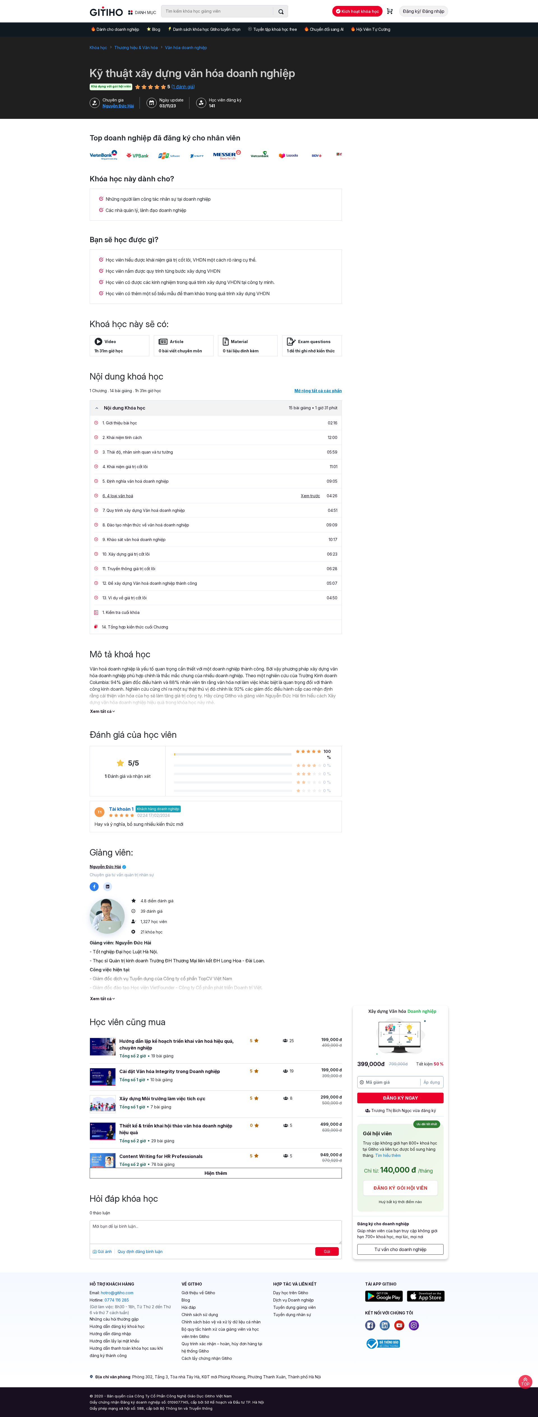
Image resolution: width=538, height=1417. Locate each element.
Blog (156, 29)
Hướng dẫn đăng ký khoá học (117, 1326)
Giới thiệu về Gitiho (198, 1292)
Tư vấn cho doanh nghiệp (400, 1249)
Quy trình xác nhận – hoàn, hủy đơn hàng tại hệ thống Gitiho (222, 1347)
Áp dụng (432, 1082)
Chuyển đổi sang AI (327, 29)
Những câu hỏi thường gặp (114, 1319)
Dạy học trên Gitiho (290, 1292)
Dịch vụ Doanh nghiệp (293, 1300)
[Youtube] (399, 1325)
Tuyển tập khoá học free (275, 29)
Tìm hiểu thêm (388, 1155)
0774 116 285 (117, 1300)
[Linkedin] (385, 1325)
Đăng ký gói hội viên (400, 1188)
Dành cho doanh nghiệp (118, 29)
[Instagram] (414, 1325)
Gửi (327, 1251)
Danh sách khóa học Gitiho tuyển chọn (206, 29)
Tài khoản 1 (121, 809)
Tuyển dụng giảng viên (294, 1307)
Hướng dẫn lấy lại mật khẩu (114, 1341)
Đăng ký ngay (400, 1098)
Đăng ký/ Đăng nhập (423, 11)
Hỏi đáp (189, 1307)
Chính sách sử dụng (200, 1314)
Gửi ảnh (104, 1251)
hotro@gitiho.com (117, 1292)
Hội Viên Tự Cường (373, 29)
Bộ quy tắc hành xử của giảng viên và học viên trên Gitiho (220, 1333)
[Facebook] (370, 1325)
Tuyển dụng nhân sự (292, 1314)
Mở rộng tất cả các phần (318, 390)
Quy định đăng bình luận (140, 1251)
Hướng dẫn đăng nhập (110, 1333)
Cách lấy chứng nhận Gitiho (207, 1358)
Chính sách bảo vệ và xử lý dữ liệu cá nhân (221, 1321)
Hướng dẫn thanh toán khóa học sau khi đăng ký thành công (126, 1352)
